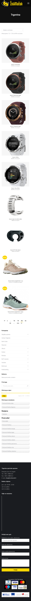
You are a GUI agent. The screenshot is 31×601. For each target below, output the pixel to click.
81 (25, 321)
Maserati (4, 345)
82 (10, 323)
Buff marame (5, 359)
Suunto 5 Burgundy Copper (15, 126)
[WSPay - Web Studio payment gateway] (22, 588)
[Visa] (15, 584)
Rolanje (4, 355)
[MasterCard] (22, 584)
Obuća (3, 348)
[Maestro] (7, 588)
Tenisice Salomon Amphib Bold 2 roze (15, 280)
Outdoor (4, 362)
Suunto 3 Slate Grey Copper (15, 95)
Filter (4, 396)
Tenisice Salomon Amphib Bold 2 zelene (15, 311)
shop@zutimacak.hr (11, 478)
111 (18, 323)
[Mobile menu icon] (28, 3)
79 (18, 321)
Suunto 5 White (15, 157)
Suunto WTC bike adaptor (15, 250)
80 (22, 321)
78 (14, 321)
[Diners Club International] (8, 584)
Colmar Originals (6, 338)
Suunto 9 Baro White (15, 188)
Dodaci (3, 352)
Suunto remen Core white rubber (15, 219)
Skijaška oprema (6, 334)
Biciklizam (4, 366)
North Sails (5, 341)
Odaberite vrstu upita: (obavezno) (11, 537)
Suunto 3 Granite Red (15, 64)
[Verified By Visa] (14, 588)
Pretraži (27, 385)
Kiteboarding (5, 369)
